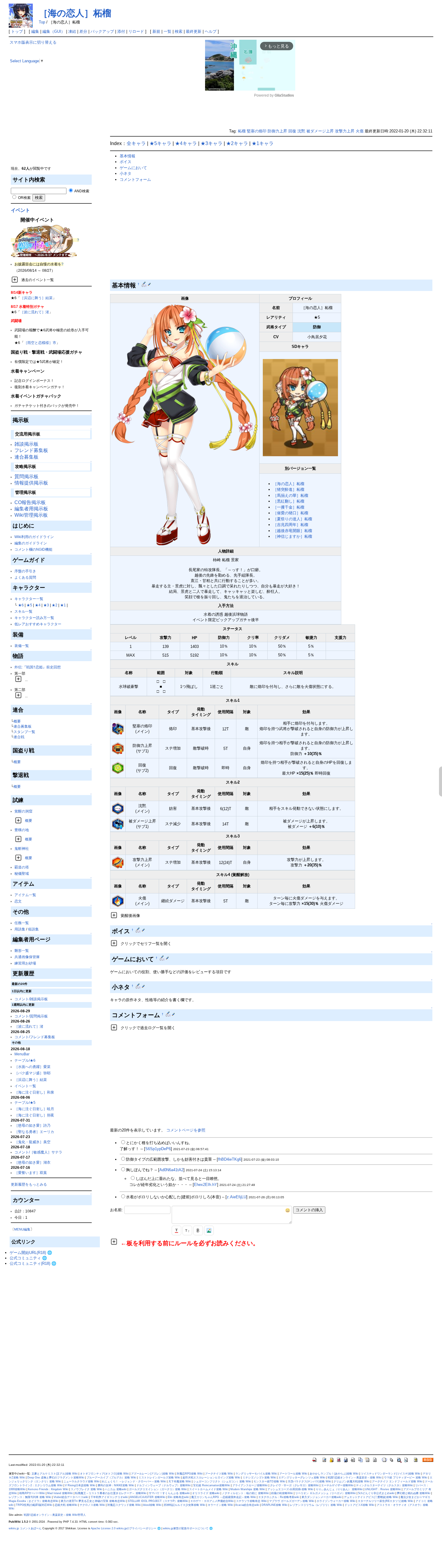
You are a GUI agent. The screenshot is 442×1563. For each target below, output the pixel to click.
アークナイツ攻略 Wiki (219, 1473)
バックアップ (102, 31)
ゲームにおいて (133, 168)
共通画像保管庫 (27, 957)
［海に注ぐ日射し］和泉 (34, 1092)
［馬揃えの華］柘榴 (290, 495)
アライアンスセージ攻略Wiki (250, 1485)
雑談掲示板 (26, 444)
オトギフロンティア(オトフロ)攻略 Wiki (104, 1473)
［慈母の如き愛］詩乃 (32, 1125)
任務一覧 (21, 923)
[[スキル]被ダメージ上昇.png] (118, 824)
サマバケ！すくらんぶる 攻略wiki (169, 1493)
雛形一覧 (21, 950)
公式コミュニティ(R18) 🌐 (33, 1263)
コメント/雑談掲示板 (31, 999)
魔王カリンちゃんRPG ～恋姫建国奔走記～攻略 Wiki (223, 1497)
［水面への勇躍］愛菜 (32, 1067)
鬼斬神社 (21, 848)
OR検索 (24, 198)
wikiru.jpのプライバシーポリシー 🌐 (138, 1528)
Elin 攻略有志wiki (178, 1497)
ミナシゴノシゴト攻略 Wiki (259, 1477)
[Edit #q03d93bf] (138, 929)
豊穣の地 (21, 830)
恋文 (18, 901)
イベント (20, 210)
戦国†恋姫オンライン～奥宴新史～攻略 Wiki (355, 1477)
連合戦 (19, 737)
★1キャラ (263, 143)
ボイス (125, 161)
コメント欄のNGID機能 (33, 549)
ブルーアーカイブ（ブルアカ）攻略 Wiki (111, 1477)
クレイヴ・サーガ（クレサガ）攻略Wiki (294, 1485)
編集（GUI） (53, 31)
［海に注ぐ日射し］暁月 (34, 1109)
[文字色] (176, 1230)
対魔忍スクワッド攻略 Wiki (124, 1504)
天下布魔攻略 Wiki (179, 1481)
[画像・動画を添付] (209, 1230)
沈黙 (301, 131)
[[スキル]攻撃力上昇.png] (118, 862)
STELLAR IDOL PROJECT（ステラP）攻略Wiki (158, 1501)
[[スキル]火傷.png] (118, 901)
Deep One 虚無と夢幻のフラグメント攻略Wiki (55, 1477)
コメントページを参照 (185, 1130)
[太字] (198, 1230)
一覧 (167, 31)
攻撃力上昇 (345, 131)
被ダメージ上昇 (320, 131)
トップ (17, 31)
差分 (83, 31)
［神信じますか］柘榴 (292, 536)
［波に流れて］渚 (34, 312)
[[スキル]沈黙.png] (118, 808)
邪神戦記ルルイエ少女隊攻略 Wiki (184, 1504)
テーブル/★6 (24, 1060)
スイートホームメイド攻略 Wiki (208, 1489)
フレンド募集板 (31, 450)
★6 (21, 605)
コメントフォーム (135, 179)
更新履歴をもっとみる (29, 1184)
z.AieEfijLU (236, 1197)
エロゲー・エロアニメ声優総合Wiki (212, 1501)
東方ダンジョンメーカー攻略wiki (322, 1497)
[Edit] (149, 284)
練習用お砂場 (25, 963)
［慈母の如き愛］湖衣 (32, 1162)
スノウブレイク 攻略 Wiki (86, 1489)
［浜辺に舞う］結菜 (36, 298)
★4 (38, 605)
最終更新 (193, 31)
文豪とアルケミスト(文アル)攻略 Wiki (55, 1473)
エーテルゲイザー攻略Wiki (337, 1485)
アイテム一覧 (25, 895)
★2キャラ (237, 143)
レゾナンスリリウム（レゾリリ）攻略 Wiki (316, 1504)
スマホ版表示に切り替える (33, 42)
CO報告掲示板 (30, 502)
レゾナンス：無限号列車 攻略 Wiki (30, 1497)
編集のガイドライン (30, 543)
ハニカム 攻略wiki (116, 1489)
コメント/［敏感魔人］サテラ (38, 1152)
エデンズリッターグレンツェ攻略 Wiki (301, 1477)
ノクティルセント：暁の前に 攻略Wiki (245, 1493)
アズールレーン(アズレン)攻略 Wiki (152, 1473)
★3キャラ (212, 143)
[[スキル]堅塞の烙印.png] (118, 728)
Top (42, 22)
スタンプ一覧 (24, 732)
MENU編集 (22, 1229)
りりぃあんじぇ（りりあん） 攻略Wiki (339, 1489)
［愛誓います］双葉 (30, 1173)
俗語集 (33, 929)
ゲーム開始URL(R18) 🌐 (31, 1252)
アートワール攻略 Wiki (293, 1473)
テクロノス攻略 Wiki (92, 1504)
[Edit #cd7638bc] (168, 1014)
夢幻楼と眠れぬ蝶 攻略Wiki (413, 1493)
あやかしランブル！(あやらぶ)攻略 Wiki (334, 1473)
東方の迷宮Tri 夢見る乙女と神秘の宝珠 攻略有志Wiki (93, 1501)
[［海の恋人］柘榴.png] (185, 424)
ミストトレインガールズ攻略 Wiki (159, 1477)
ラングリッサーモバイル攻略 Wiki (256, 1473)
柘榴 (242, 131)
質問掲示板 (26, 476)
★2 (54, 605)
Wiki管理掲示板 (31, 515)
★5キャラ (160, 143)
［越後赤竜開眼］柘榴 (292, 530)
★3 (46, 605)
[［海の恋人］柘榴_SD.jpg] (300, 407)
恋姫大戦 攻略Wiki (66, 1504)
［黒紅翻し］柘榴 (288, 501)
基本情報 (127, 156)
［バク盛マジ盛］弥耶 (32, 1073)
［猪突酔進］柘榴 (288, 489)
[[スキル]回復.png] (118, 768)
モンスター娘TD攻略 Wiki (269, 1481)
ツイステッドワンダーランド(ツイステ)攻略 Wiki (390, 1473)
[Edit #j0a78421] (138, 985)
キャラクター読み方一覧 (34, 618)
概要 (17, 721)
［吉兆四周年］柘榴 (290, 524)
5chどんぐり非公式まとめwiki (376, 1493)
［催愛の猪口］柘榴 (290, 513)
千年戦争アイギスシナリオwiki (109, 1497)
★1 (63, 605)
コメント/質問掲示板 (31, 1016)
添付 (121, 31)
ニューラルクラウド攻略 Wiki (81, 1481)
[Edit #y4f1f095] (144, 284)
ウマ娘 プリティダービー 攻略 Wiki (405, 1477)
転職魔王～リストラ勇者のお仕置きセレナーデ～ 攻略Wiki (110, 1493)
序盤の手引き (25, 571)
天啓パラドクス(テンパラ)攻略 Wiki (309, 1481)
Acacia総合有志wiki (247, 1504)
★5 (29, 605)
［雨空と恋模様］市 (40, 343)
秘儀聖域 (21, 873)
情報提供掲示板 (31, 482)
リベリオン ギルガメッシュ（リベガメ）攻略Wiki (325, 1493)
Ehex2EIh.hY (205, 1184)
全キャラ (136, 143)
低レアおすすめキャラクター (37, 624)
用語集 (19, 929)
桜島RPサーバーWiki (32, 1493)
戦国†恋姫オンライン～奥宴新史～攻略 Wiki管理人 (55, 1514)
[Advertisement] (55, 123)
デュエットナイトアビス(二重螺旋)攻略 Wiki (371, 1497)
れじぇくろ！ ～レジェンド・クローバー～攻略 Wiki (134, 1481)
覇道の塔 (21, 867)
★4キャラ (186, 143)
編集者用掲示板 (31, 508)
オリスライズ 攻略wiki (205, 1493)
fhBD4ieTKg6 (229, 1159)
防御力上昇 (277, 131)
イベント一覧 (25, 1086)
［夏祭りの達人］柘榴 (292, 519)
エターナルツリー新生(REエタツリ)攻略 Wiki (385, 1501)
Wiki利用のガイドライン (34, 537)
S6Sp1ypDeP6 (158, 1149)
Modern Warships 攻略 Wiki (247, 1489)
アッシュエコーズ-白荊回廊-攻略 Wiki (290, 1489)
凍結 (72, 31)
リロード (136, 31)
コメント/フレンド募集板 (34, 1037)
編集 (35, 31)
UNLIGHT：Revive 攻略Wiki (383, 1489)
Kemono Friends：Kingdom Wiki (48, 1489)
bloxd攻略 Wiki (152, 1504)
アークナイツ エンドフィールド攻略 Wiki (397, 1481)
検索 (179, 31)
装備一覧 (21, 646)
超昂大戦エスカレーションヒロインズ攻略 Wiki (211, 1477)
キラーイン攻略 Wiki (220, 1504)
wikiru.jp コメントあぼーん (25, 1528)
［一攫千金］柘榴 (288, 507)
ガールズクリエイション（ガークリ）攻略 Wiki (158, 1489)
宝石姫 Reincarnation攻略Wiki (211, 1485)
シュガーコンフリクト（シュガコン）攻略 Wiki (222, 1481)
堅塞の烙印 (256, 131)
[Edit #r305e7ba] (162, 957)
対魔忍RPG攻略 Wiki (190, 1473)
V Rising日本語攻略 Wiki (80, 1485)
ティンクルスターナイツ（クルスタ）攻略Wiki (384, 1485)
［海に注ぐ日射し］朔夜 (34, 1115)
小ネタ (125, 173)
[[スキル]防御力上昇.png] (118, 748)
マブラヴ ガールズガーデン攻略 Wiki (291, 1501)
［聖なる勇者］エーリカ (34, 1132)
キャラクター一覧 (28, 599)
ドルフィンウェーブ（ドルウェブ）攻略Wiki (164, 1485)
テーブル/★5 (24, 1102)
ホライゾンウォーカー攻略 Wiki (336, 1501)
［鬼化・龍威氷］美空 (32, 1142)
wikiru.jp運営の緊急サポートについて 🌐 (188, 1528)
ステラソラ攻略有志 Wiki (251, 1501)
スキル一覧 (23, 611)
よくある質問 (25, 577)
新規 (156, 31)
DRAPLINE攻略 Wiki (274, 1504)
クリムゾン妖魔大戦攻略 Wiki (351, 1481)
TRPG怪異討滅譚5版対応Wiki (34, 1504)
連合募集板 (26, 457)
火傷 (360, 131)
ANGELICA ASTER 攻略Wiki (147, 1497)
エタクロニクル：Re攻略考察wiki (278, 1497)
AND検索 (81, 191)
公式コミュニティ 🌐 (28, 1258)
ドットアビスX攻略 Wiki (359, 1504)
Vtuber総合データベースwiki (71, 1497)
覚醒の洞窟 (23, 811)
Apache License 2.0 (103, 1528)
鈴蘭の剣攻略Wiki (282, 1493)
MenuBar (21, 1054)
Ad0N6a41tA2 (171, 1170)
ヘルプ (210, 31)
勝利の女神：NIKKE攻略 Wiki (116, 1485)
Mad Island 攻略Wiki (60, 1493)
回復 (292, 131)
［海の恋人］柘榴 (75, 13)
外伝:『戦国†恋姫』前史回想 (37, 667)
